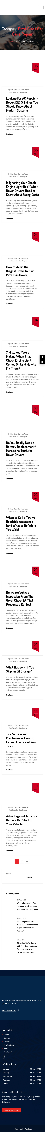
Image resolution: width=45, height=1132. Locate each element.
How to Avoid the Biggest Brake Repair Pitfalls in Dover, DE (20, 271)
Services (7, 1038)
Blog (6, 1048)
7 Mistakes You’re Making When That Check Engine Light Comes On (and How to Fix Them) (21, 360)
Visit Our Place (9, 1010)
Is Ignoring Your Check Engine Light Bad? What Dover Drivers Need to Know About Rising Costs (22, 189)
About (6, 1035)
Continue (10, 134)
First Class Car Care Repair (18, 92)
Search (8, 874)
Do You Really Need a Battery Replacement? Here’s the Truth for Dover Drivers (21, 449)
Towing (7, 1042)
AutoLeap (28, 1129)
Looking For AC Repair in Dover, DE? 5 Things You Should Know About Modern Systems (22, 104)
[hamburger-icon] (41, 7)
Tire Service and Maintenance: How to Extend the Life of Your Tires (21, 740)
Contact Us (8, 1052)
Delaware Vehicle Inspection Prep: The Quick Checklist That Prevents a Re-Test (20, 598)
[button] (42, 357)
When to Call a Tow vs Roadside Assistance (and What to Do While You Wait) (21, 523)
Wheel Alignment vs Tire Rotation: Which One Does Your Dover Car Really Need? (28, 906)
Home (11, 41)
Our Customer (9, 1045)
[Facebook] (4, 1057)
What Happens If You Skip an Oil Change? (20, 669)
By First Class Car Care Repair (18, 90)
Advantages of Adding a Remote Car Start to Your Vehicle (21, 820)
